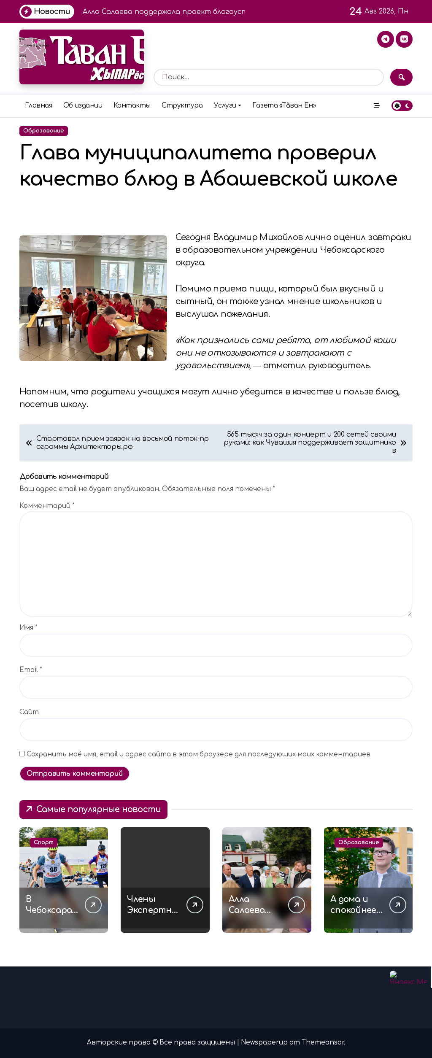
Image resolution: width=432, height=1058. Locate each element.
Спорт (44, 842)
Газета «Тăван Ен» (284, 105)
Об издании (82, 105)
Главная (38, 105)
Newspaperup (264, 1042)
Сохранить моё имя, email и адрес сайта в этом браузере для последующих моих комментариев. (199, 754)
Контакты (132, 105)
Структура (182, 105)
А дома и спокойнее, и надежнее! (356, 910)
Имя (28, 628)
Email (30, 670)
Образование (43, 131)
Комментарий (47, 506)
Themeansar (323, 1042)
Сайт (29, 712)
